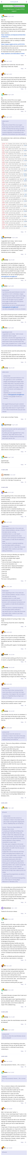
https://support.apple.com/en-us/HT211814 (13, 44)
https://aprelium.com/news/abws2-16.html (12, 53)
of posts (13, 2)
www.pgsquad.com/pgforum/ (9, 276)
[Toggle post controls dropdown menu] (25, 55)
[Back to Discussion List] (1, 2)
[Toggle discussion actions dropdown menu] (26, 2)
